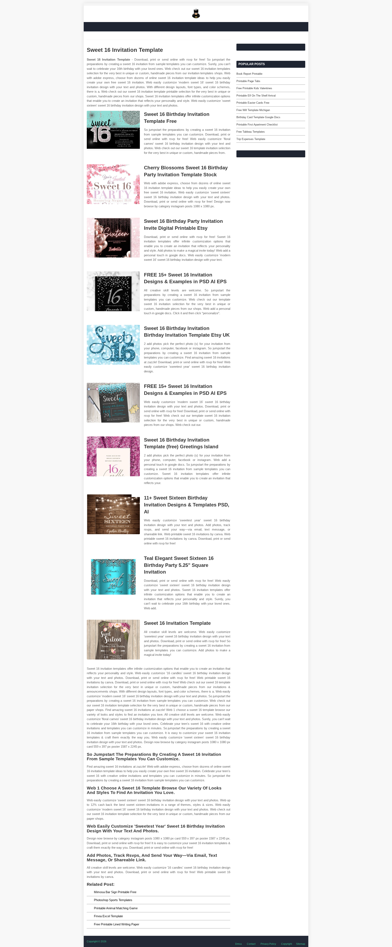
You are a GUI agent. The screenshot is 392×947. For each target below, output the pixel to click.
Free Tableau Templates (250, 131)
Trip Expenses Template (250, 139)
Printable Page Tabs (248, 81)
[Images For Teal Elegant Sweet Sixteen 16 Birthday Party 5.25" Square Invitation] (113, 575)
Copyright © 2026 (96, 941)
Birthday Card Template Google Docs (258, 117)
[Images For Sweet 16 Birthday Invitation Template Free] (113, 131)
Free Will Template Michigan (253, 110)
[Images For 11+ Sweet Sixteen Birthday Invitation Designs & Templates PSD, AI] (113, 514)
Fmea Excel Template (108, 916)
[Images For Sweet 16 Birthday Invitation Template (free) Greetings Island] (113, 456)
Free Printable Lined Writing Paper (116, 924)
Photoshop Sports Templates (113, 900)
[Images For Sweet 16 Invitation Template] (113, 639)
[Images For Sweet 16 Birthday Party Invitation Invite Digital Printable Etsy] (113, 238)
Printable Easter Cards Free (252, 102)
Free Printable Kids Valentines (254, 88)
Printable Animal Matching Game (116, 908)
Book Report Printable (249, 73)
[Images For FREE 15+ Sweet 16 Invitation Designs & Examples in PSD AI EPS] (113, 291)
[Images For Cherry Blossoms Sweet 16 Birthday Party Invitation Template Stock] (113, 184)
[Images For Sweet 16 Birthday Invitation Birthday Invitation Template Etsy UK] (113, 345)
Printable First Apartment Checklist (257, 124)
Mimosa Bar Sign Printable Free (115, 892)
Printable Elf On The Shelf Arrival (256, 95)
